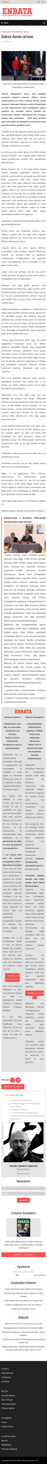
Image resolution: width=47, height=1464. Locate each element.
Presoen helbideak (9, 1449)
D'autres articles (23, 1173)
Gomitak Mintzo (8, 1395)
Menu (6, 23)
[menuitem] (39, 2)
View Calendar (39, 1275)
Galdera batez (7, 1426)
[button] (17, 1275)
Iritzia (26, 32)
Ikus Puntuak (17, 32)
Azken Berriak (7, 1373)
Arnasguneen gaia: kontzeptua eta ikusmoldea (23, 1328)
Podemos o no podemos (21, 1100)
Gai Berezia (6, 1377)
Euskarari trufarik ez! (20, 1109)
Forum (4, 1422)
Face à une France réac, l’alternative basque (23, 1289)
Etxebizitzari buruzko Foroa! (23, 1309)
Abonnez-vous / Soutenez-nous (12, 977)
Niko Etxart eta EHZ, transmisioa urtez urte (23, 1323)
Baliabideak (6, 1444)
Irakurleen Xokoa (8, 1404)
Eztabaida (6, 1418)
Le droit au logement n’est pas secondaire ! (23, 1304)
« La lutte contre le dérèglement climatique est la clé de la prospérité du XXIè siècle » (27, 1115)
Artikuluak (5, 32)
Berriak (4, 1440)
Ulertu (5, 1368)
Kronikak (5, 1381)
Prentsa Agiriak (7, 1408)
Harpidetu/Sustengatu (36, 995)
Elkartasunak (8, 1436)
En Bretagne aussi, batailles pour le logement (23, 1300)
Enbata (18, 1460)
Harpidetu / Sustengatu (23, 1255)
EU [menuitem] (38, 2)
